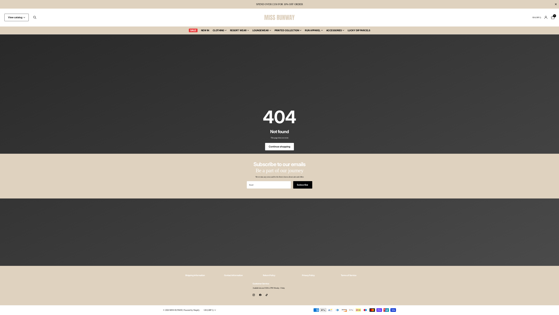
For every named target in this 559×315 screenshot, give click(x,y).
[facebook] (260, 295)
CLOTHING (218, 30)
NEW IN (205, 30)
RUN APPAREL (312, 30)
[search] (34, 17)
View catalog (15, 17)
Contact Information (233, 275)
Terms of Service (348, 275)
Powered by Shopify (191, 310)
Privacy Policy (308, 275)
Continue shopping (279, 146)
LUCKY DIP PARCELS (359, 30)
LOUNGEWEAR (260, 30)
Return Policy (269, 275)
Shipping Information (195, 275)
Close (556, 4)
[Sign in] (545, 17)
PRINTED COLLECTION (287, 30)
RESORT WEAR (238, 30)
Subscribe (303, 184)
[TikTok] (267, 295)
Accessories (334, 30)
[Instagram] (254, 295)
